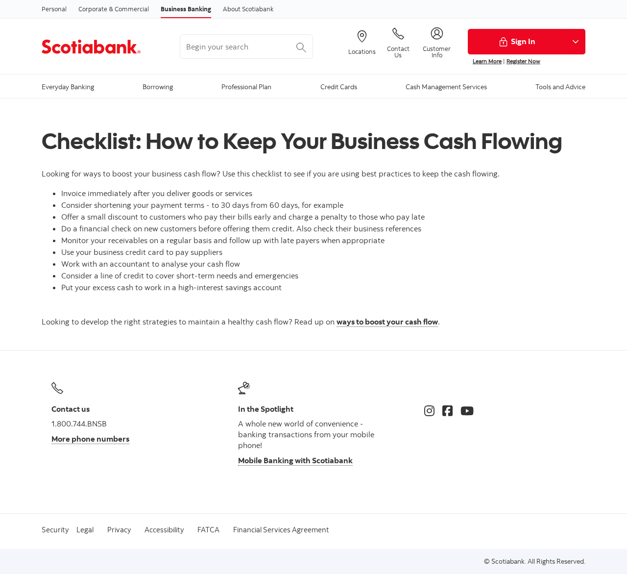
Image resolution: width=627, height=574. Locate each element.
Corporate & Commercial (113, 9)
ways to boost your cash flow (387, 321)
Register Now (523, 61)
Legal (85, 529)
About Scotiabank (248, 9)
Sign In (523, 41)
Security (55, 529)
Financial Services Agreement (281, 529)
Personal (54, 9)
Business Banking (186, 9)
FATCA (208, 529)
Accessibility (164, 529)
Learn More (487, 61)
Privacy (119, 529)
